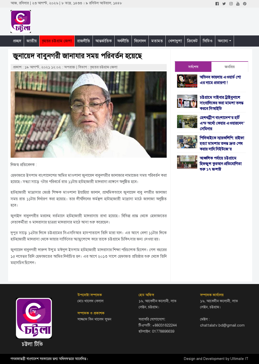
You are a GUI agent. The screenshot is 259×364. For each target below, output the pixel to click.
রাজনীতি (83, 41)
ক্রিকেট (192, 41)
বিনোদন (140, 41)
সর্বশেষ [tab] (193, 67)
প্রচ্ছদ (17, 41)
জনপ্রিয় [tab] (230, 67)
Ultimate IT (239, 359)
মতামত (157, 41)
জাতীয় (32, 41)
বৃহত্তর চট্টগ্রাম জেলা (57, 41)
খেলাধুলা (175, 41)
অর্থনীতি (123, 41)
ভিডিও (207, 41)
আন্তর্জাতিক (103, 41)
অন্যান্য (223, 41)
